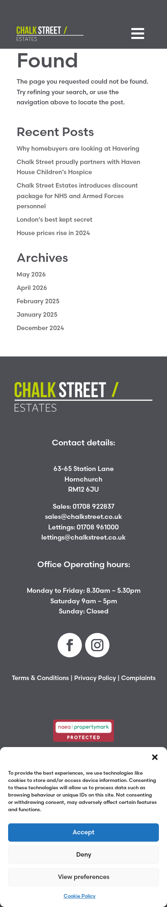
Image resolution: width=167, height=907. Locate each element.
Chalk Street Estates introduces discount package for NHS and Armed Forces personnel (77, 195)
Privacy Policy (95, 678)
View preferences (83, 877)
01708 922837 (93, 506)
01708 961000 (98, 527)
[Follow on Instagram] (97, 645)
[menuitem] (137, 33)
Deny (83, 854)
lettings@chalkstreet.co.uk (83, 537)
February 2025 (38, 301)
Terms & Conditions (40, 678)
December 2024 (40, 328)
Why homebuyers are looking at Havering (78, 148)
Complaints (138, 678)
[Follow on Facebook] (70, 645)
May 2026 (31, 274)
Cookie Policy (80, 896)
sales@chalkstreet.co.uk (83, 516)
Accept (83, 832)
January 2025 (37, 314)
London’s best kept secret (54, 219)
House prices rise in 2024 (53, 233)
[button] (155, 757)
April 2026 (32, 288)
